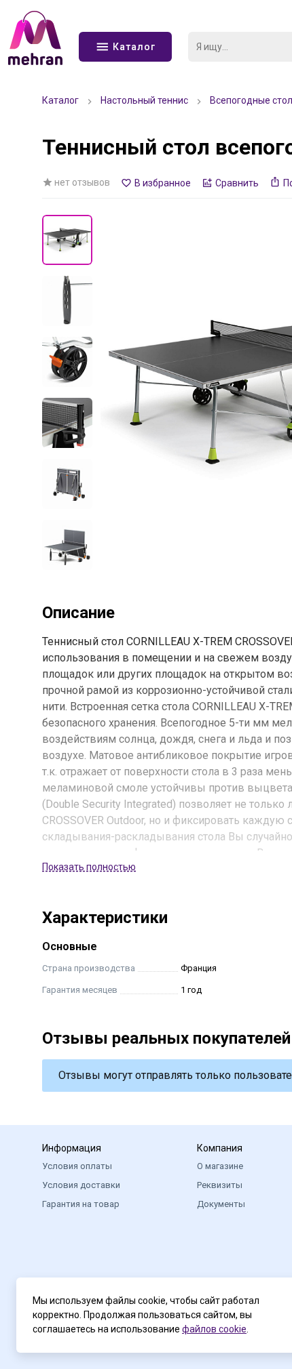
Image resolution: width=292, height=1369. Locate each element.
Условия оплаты (77, 1166)
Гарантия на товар (81, 1204)
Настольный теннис (144, 100)
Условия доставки (81, 1185)
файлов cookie (214, 1329)
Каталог (60, 100)
